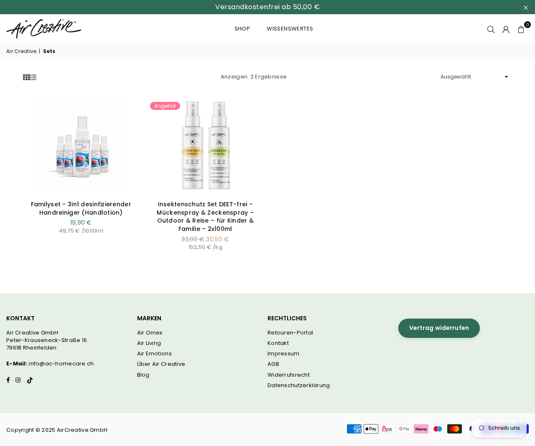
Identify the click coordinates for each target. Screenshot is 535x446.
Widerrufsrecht (289, 375)
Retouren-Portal (290, 333)
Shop (242, 29)
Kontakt (278, 343)
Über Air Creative (161, 364)
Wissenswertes (290, 29)
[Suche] (491, 28)
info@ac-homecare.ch (61, 363)
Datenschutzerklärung (299, 385)
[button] (521, 28)
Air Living (149, 343)
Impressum (284, 353)
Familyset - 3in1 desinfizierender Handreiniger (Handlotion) (81, 208)
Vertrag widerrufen (439, 328)
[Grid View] (26, 77)
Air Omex (150, 333)
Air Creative (21, 51)
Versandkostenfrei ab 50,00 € (267, 7)
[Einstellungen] (506, 28)
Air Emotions (154, 353)
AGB (273, 364)
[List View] (33, 77)
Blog (143, 375)
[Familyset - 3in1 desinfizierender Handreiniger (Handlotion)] (81, 146)
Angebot (165, 105)
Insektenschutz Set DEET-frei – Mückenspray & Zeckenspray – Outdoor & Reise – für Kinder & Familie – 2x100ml (205, 216)
